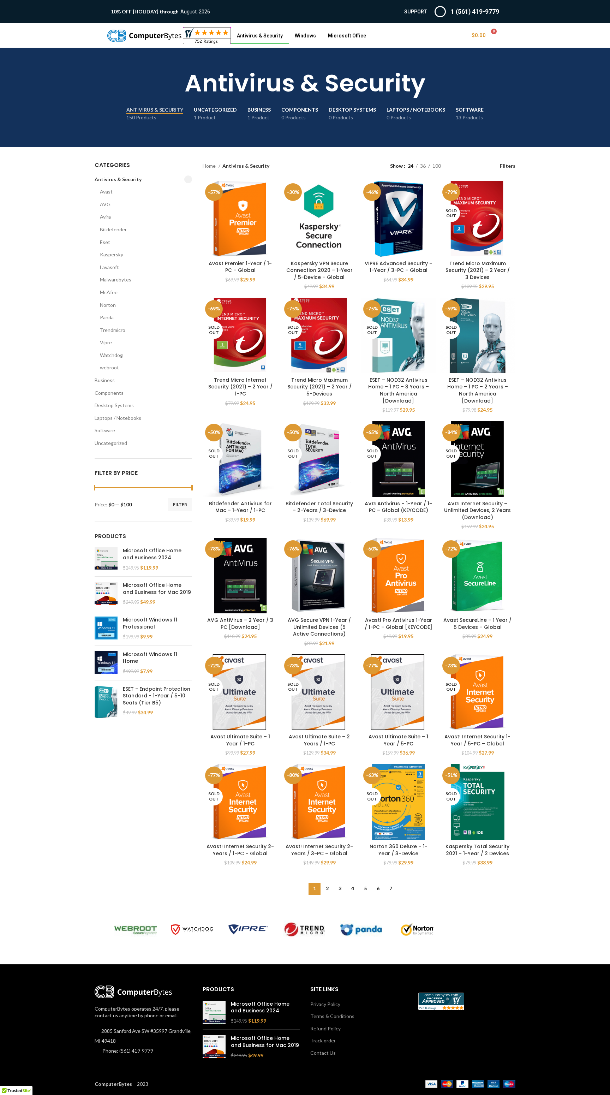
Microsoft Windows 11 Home (150, 658)
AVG (105, 204)
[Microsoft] (474, 929)
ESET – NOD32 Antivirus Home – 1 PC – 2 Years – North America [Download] (477, 390)
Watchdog (111, 355)
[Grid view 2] (457, 165)
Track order (323, 1040)
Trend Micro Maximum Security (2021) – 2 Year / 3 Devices (477, 270)
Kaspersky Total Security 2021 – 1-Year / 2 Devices (477, 850)
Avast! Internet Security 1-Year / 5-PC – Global (477, 740)
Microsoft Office (347, 35)
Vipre (106, 342)
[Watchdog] (192, 929)
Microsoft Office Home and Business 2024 (152, 554)
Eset (105, 242)
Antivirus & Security (260, 35)
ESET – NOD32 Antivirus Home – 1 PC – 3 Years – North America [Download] (398, 390)
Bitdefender (113, 229)
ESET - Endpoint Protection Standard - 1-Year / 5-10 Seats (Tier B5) (156, 696)
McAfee (109, 292)
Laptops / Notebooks (118, 418)
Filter (180, 504)
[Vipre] (248, 929)
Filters (507, 165)
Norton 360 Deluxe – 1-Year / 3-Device (398, 850)
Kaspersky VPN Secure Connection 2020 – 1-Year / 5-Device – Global (319, 270)
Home (210, 166)
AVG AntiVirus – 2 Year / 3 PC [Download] (240, 624)
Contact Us (323, 1053)
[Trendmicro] (304, 929)
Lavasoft (109, 267)
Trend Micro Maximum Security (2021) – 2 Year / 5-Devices (319, 386)
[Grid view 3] (468, 165)
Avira (105, 217)
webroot (109, 367)
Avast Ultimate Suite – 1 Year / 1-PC (240, 740)
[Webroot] (135, 929)
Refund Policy (325, 1028)
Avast (106, 192)
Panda (107, 317)
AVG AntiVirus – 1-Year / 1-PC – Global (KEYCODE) (398, 507)
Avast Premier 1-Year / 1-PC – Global (240, 267)
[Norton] (417, 929)
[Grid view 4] (479, 165)
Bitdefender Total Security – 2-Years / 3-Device (319, 507)
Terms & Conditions (332, 1016)
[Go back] (176, 83)
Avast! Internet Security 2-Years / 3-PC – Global (319, 850)
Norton (108, 305)
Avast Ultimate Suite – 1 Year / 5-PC (398, 740)
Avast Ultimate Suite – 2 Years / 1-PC (319, 740)
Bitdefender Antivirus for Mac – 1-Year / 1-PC (240, 507)
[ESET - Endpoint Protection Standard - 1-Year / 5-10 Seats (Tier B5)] (106, 702)
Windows (305, 35)
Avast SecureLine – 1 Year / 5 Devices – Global (477, 624)
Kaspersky (111, 254)
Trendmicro (112, 330)
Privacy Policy (325, 1004)
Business (105, 380)
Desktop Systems (114, 405)
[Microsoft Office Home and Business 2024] (106, 559)
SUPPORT (415, 11)
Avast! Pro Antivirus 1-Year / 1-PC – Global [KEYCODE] (398, 624)
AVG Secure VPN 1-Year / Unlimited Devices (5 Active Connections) (319, 627)
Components (109, 393)
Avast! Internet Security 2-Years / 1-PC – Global (240, 850)
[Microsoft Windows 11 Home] (106, 663)
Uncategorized (111, 443)
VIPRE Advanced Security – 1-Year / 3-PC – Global (398, 267)
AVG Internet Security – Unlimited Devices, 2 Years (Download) (477, 510)
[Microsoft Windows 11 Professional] (106, 628)
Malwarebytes (115, 279)
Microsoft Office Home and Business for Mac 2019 (157, 589)
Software (105, 430)
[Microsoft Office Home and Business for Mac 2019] (106, 594)
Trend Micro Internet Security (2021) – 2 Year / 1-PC (240, 386)
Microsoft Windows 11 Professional (150, 623)
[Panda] (361, 929)
